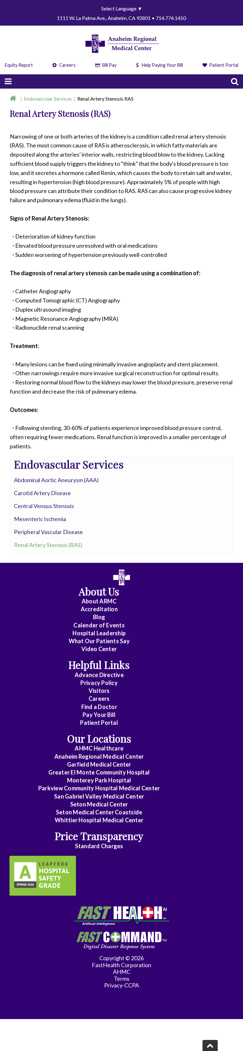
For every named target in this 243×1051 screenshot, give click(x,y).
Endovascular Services (48, 99)
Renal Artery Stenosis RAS (105, 99)
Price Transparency (99, 836)
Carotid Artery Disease (42, 492)
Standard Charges (99, 846)
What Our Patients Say (99, 640)
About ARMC (99, 601)
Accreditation (99, 609)
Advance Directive (99, 674)
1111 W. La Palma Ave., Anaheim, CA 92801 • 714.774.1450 (121, 18)
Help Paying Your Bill (162, 65)
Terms (121, 978)
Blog (99, 616)
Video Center (99, 648)
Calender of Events (99, 625)
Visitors (99, 690)
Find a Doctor (99, 706)
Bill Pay (108, 65)
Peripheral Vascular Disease (48, 531)
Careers (67, 65)
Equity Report (19, 65)
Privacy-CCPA (121, 985)
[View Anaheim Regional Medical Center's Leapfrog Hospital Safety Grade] (42, 876)
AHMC (121, 971)
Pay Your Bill (99, 714)
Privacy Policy (99, 682)
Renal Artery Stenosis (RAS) (48, 544)
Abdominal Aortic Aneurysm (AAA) (56, 479)
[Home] (14, 99)
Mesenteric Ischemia (40, 518)
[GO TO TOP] (210, 1045)
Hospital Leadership (99, 633)
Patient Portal (223, 65)
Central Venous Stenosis (44, 505)
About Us (99, 591)
